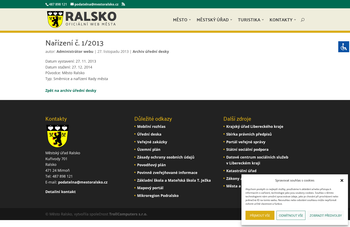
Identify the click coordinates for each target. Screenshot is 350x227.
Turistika (249, 21)
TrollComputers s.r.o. (128, 214)
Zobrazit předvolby (326, 215)
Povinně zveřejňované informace (167, 172)
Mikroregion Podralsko (158, 195)
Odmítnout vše (291, 215)
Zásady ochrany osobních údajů (165, 157)
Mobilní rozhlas (151, 126)
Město (180, 21)
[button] (342, 180)
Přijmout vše (260, 215)
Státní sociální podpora (247, 149)
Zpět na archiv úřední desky (70, 90)
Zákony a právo (240, 178)
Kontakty (281, 21)
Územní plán (148, 149)
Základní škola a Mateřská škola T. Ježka (174, 180)
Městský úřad (213, 21)
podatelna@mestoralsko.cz (83, 182)
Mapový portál (150, 187)
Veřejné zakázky (152, 141)
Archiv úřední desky (151, 51)
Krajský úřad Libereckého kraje (254, 126)
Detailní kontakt (60, 191)
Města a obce (238, 186)
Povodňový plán (151, 164)
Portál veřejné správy (245, 141)
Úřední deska (149, 134)
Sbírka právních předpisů (249, 134)
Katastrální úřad (241, 170)
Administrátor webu (75, 51)
